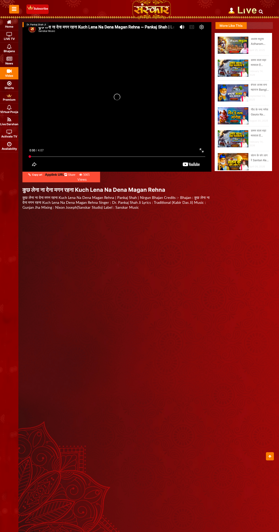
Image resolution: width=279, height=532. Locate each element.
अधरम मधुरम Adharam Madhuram (258, 41)
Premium (9, 99)
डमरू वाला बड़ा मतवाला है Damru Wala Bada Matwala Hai (259, 62)
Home (9, 26)
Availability (9, 148)
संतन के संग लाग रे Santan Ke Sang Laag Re (259, 158)
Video (9, 75)
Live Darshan (9, 124)
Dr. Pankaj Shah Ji (36, 24)
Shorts (9, 88)
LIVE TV (9, 39)
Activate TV (9, 136)
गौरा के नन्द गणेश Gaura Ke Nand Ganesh (260, 112)
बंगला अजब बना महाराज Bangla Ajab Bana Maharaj (259, 87)
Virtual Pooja (9, 112)
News (9, 63)
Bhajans (9, 51)
